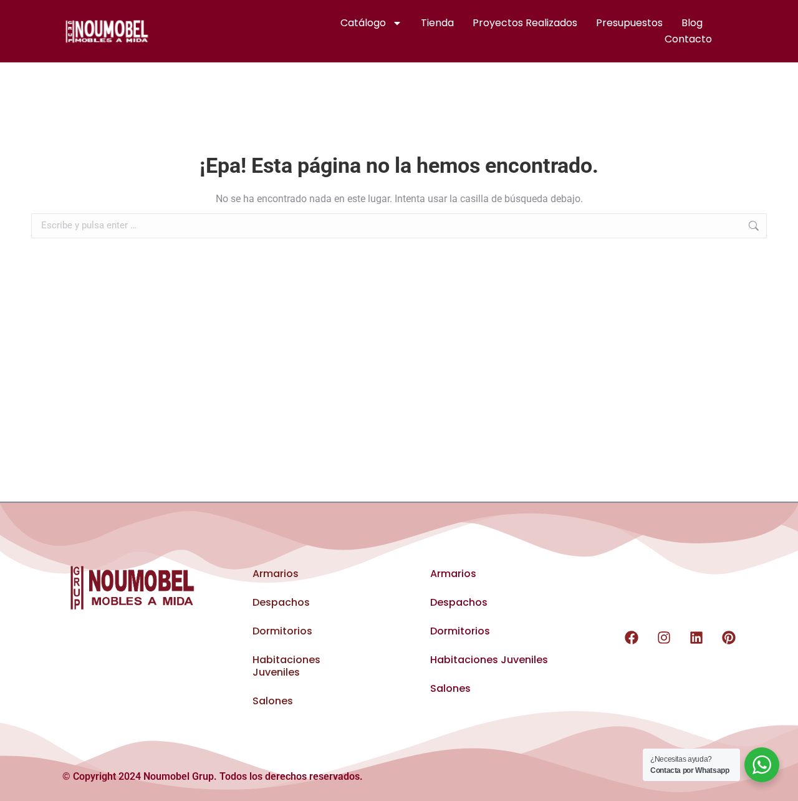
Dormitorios (282, 631)
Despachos (281, 602)
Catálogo (363, 23)
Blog (692, 23)
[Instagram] (664, 637)
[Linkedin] (696, 637)
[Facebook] (631, 637)
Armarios (275, 573)
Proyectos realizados (525, 23)
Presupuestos (629, 23)
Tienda (437, 23)
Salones (272, 701)
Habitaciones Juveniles (286, 666)
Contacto (688, 39)
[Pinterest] (729, 637)
